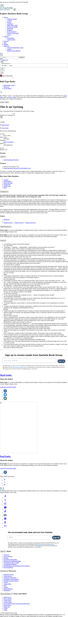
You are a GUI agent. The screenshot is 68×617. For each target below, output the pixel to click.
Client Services (8, 576)
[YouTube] (5, 508)
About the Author (5, 226)
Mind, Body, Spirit (12, 25)
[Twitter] (5, 501)
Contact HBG (7, 584)
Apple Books (7, 181)
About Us (6, 46)
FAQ (5, 585)
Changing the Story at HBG (11, 562)
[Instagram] (5, 505)
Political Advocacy (30, 222)
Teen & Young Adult (13, 33)
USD (5, 65)
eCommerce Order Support (11, 579)
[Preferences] (2, 62)
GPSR (5, 610)
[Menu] (2, 5)
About (2, 551)
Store (5, 43)
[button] (13, 115)
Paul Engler (5, 128)
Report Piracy (7, 605)
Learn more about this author (8, 387)
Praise (2, 240)
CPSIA (6, 608)
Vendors (6, 587)
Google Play (7, 184)
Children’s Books (12, 19)
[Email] (5, 527)
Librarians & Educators (10, 577)
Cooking (9, 20)
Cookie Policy (8, 600)
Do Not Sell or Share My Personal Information (17, 603)
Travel (9, 35)
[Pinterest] (5, 520)
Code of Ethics (8, 602)
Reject (7, 102)
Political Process (19, 222)
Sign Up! (5, 60)
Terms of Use (7, 597)
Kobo (5, 187)
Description (4, 191)
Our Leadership (8, 556)
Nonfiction (10, 28)
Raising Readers (8, 589)
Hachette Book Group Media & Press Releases (17, 566)
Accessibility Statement (10, 564)
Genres (6, 17)
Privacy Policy (8, 599)
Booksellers (7, 590)
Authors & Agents (9, 574)
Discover (6, 41)
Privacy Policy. (12, 97)
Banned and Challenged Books (12, 561)
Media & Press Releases (14, 51)
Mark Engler (5, 125)
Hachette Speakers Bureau (11, 581)
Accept (2, 102)
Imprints (6, 44)
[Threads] (5, 523)
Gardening (10, 23)
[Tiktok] (5, 512)
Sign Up (61, 361)
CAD (10, 65)
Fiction (9, 22)
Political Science (8, 222)
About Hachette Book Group (15, 47)
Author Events (11, 39)
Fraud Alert (7, 607)
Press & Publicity (8, 567)
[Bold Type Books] (13, 78)
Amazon (6, 179)
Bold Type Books (8, 142)
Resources (4, 571)
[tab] (34, 92)
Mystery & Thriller (12, 27)
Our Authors (10, 38)
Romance (9, 30)
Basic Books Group (9, 85)
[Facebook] (5, 497)
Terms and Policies (6, 594)
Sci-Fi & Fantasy (12, 31)
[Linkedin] (5, 516)
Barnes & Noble (8, 183)
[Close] (1, 117)
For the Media (7, 88)
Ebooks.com (7, 186)
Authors (6, 36)
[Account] (2, 69)
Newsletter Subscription (10, 559)
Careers (9, 49)
